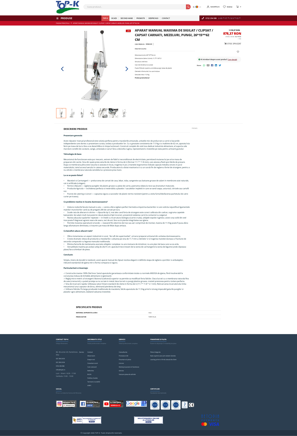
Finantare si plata (125, 359)
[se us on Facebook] (89, 404)
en (200, 7)
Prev (62, 69)
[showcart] (238, 7)
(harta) (81, 352)
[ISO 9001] (155, 405)
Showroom (91, 356)
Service (121, 371)
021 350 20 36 (60, 362)
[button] (196, 7)
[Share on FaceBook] (212, 65)
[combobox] (137, 6)
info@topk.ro (60, 370)
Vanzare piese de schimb (127, 374)
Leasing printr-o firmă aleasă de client (163, 359)
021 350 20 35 (60, 359)
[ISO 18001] (176, 405)
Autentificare (215, 7)
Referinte (90, 371)
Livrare (121, 363)
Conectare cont (92, 363)
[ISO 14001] (165, 405)
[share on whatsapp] (204, 65)
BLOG (89, 374)
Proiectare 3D (123, 356)
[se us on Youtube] (113, 404)
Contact (90, 352)
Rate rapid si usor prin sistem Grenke (163, 356)
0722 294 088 (211, 18)
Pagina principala (62, 23)
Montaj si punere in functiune (129, 367)
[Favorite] (238, 52)
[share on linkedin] (216, 65)
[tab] (127, 130)
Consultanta (123, 352)
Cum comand (91, 367)
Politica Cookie (92, 378)
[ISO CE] (191, 405)
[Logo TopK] (67, 7)
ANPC (89, 385)
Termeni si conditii (93, 382)
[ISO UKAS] (185, 405)
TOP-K (105, 18)
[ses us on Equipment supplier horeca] (136, 404)
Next (126, 69)
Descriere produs (75, 129)
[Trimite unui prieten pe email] (208, 65)
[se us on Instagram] (66, 404)
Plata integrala (155, 352)
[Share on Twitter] (220, 65)
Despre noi (91, 359)
